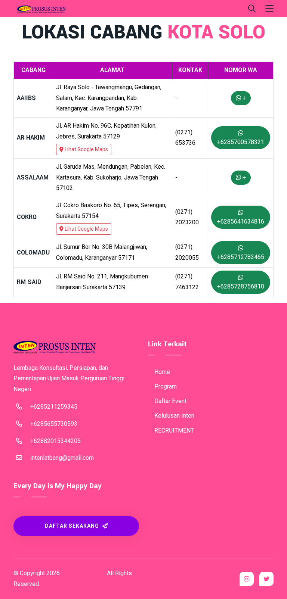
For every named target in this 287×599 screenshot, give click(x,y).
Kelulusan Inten (173, 415)
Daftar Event (169, 401)
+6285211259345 (53, 406)
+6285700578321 (240, 142)
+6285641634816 (240, 221)
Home (161, 371)
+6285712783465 (240, 256)
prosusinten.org (83, 573)
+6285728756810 (240, 286)
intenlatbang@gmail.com (62, 457)
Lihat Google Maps (86, 149)
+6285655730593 (53, 423)
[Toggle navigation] (269, 8)
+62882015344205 (55, 440)
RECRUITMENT (173, 430)
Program (165, 386)
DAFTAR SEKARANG (73, 526)
